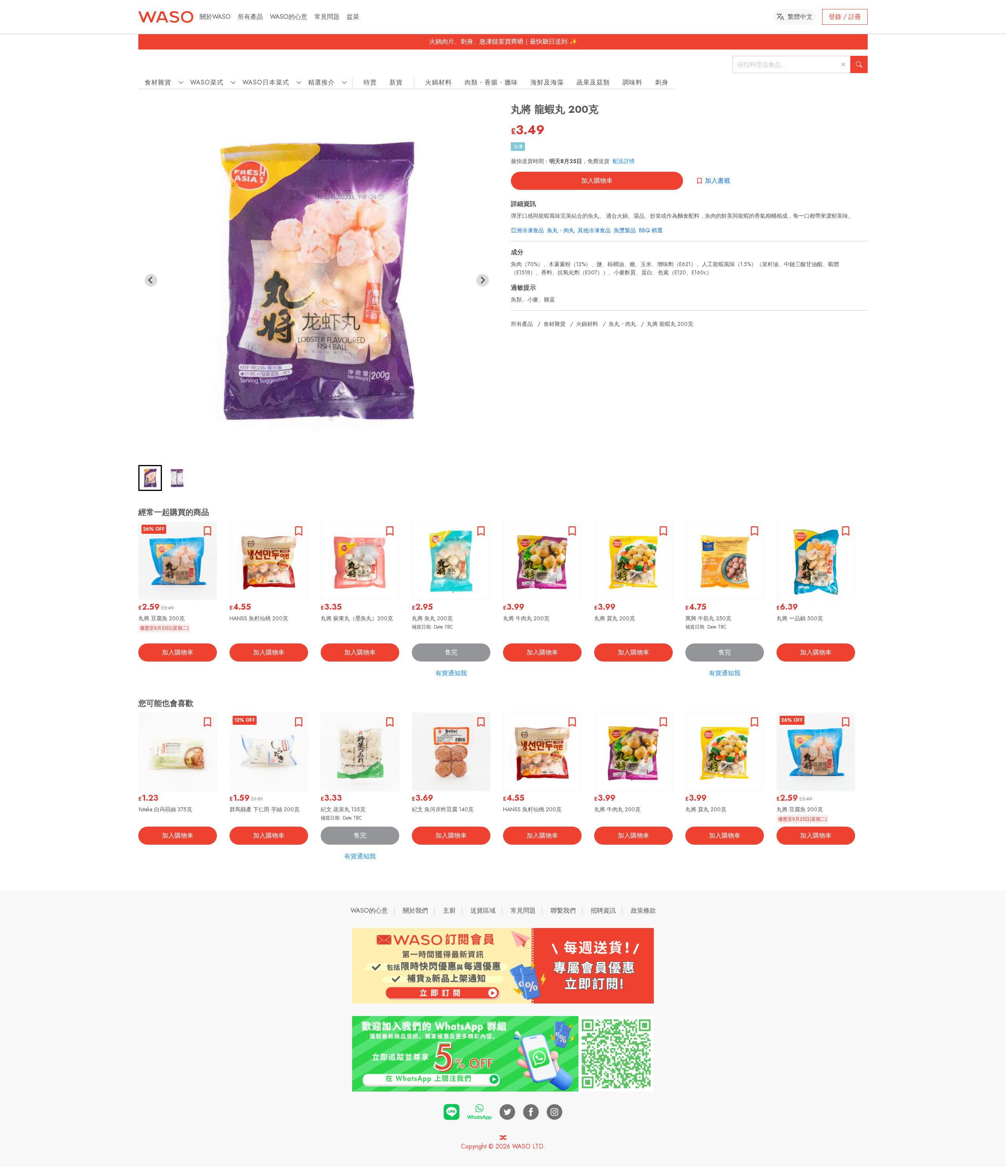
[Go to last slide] (151, 280)
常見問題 (327, 16)
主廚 (449, 910)
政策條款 (643, 910)
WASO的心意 (288, 16)
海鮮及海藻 (547, 82)
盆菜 (353, 16)
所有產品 (250, 16)
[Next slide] (482, 280)
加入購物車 (597, 180)
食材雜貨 (554, 324)
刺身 (661, 82)
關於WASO (215, 16)
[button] (150, 478)
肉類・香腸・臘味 (491, 82)
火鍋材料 (438, 82)
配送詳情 (624, 161)
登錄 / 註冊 (845, 16)
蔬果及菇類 (593, 82)
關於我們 (415, 910)
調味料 (632, 82)
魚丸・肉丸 (561, 230)
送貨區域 (483, 910)
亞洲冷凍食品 (527, 230)
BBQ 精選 (651, 230)
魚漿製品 (625, 230)
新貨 (396, 82)
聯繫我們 (563, 910)
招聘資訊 (603, 910)
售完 (451, 652)
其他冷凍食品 (594, 230)
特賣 (370, 82)
